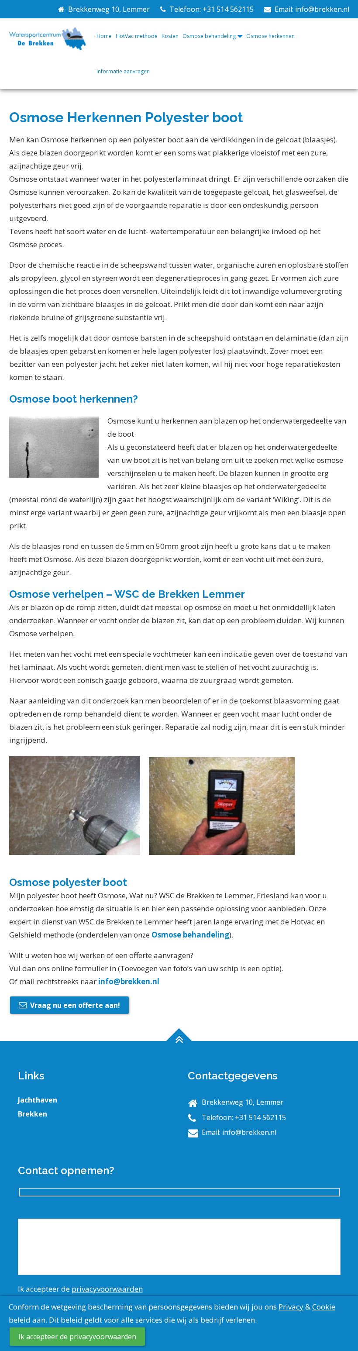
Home (104, 36)
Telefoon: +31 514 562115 (210, 9)
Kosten (170, 36)
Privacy (291, 1307)
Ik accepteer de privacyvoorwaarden (77, 1336)
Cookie (323, 1307)
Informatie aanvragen (123, 71)
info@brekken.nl (128, 981)
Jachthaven (37, 1100)
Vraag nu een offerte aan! (75, 1005)
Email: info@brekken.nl (310, 9)
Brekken (32, 1114)
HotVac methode (137, 36)
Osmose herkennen (270, 36)
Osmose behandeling (209, 36)
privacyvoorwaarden (107, 1289)
